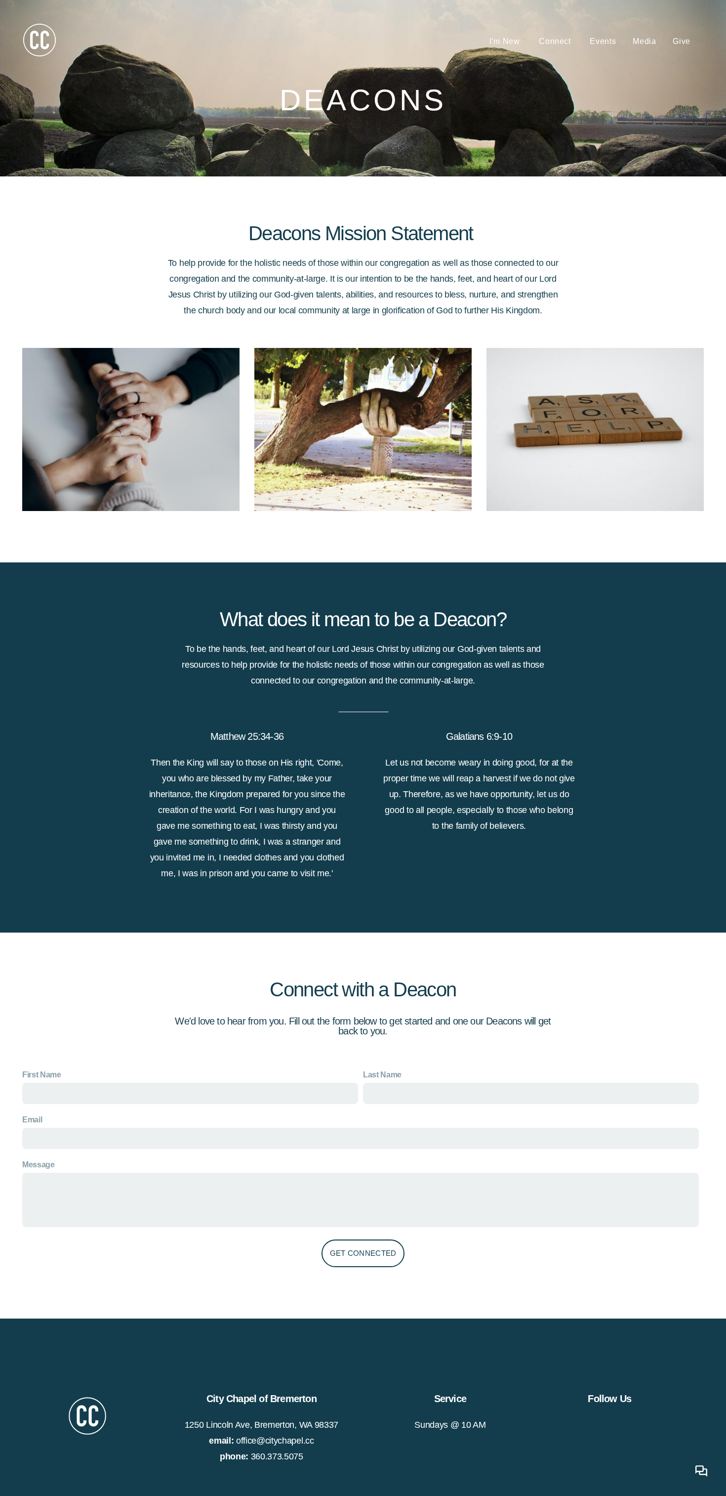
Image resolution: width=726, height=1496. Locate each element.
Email (32, 1119)
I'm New (505, 41)
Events (603, 41)
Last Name (382, 1074)
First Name (41, 1074)
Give (681, 41)
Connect (556, 41)
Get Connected (363, 1253)
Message (38, 1164)
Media (644, 41)
